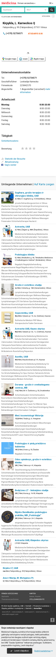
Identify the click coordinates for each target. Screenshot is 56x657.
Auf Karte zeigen (44, 184)
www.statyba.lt (17, 612)
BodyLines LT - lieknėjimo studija (31, 490)
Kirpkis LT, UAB (10, 568)
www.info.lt (6, 612)
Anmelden (38, 608)
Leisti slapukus (21, 650)
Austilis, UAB (21, 356)
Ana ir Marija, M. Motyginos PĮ (18, 578)
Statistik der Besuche (15, 159)
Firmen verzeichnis (26, 3)
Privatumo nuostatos (41, 606)
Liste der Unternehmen (12, 17)
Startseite (5, 596)
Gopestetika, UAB (24, 313)
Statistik (28, 608)
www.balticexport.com (10, 614)
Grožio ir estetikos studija (28, 285)
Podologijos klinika (24, 254)
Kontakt (28, 606)
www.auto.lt (29, 612)
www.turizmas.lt (42, 612)
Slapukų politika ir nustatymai (12, 608)
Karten (32, 593)
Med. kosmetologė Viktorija (29, 415)
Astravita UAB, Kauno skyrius (30, 328)
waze (25, 59)
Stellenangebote (36, 599)
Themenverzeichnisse (9, 599)
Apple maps (39, 59)
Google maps (10, 59)
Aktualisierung (11, 162)
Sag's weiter (10, 165)
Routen (38, 596)
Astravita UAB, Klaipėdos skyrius (31, 540)
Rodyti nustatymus (42, 651)
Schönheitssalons (9, 141)
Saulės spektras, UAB (15, 606)
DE (50, 3)
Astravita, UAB (22, 226)
